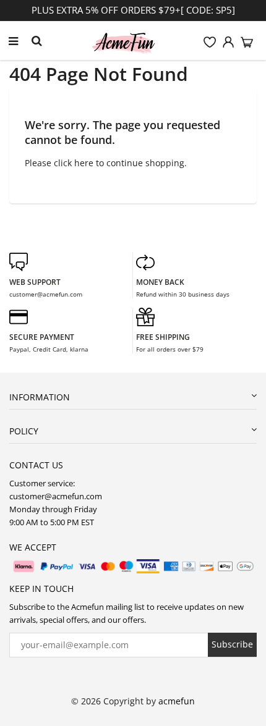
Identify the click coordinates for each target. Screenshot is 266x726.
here (83, 163)
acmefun (176, 701)
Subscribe (232, 644)
